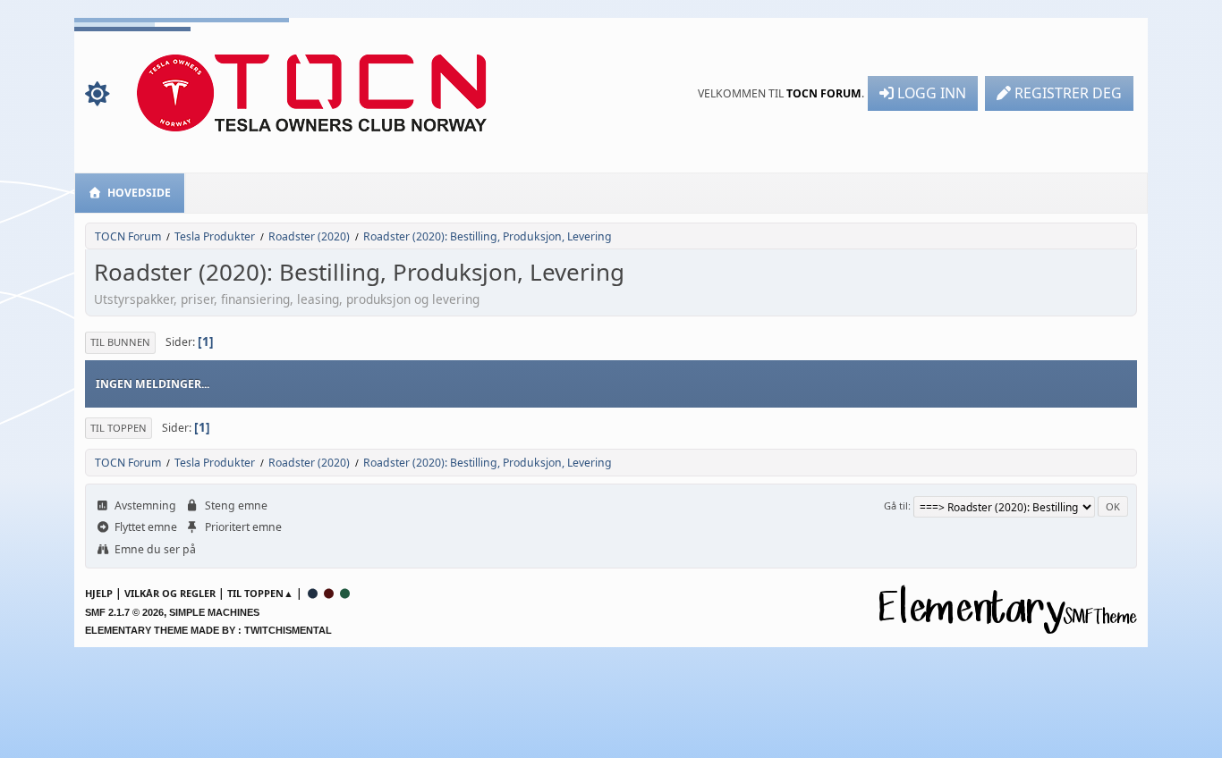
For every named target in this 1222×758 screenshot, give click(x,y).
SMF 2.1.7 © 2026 (124, 612)
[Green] (345, 593)
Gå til (896, 505)
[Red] (329, 593)
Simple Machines (214, 612)
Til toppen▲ (260, 593)
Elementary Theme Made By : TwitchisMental (208, 630)
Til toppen (118, 427)
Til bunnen (120, 342)
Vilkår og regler (170, 593)
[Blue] (313, 593)
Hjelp (99, 593)
